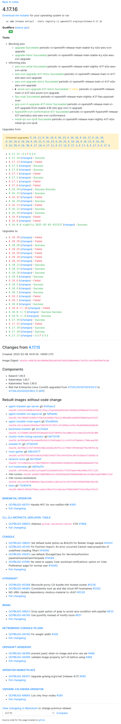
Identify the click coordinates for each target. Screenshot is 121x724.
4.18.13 (14, 264)
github (42, 720)
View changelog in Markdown (20, 708)
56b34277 (34, 451)
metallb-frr (15, 444)
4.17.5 (94, 145)
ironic (6, 605)
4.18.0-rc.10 (18, 308)
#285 (60, 695)
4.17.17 (14, 335)
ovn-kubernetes (18, 466)
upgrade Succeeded (27, 47)
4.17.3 (72, 145)
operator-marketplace (18, 670)
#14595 (44, 550)
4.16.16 (72, 137)
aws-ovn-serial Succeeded (31, 66)
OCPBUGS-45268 (19, 584)
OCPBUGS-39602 (19, 542)
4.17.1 (13, 181)
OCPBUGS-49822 (19, 611)
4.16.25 (60, 141)
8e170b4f (35, 459)
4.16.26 (73, 141)
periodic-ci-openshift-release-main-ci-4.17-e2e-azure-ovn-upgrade (65, 90)
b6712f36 (54, 436)
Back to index (10, 1)
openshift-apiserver (16, 647)
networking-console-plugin (22, 628)
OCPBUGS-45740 (19, 546)
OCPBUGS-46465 (19, 588)
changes (26, 157)
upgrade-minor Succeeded (31, 55)
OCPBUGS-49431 (19, 676)
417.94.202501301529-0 (82, 387)
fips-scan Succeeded (27, 96)
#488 (91, 653)
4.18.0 (13, 304)
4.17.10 (36, 145)
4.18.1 (13, 300)
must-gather (16, 451)
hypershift (10, 578)
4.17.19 (14, 327)
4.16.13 (14, 205)
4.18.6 (13, 280)
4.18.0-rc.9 (17, 311)
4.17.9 (13, 165)
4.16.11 (35, 137)
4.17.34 (14, 319)
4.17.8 (13, 169)
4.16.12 (14, 208)
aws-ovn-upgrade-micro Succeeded (36, 81)
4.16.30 (23, 145)
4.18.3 (13, 292)
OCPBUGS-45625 (19, 554)
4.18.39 (14, 237)
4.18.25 (14, 249)
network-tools (17, 459)
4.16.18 (97, 137)
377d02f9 (32, 444)
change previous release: (57, 708)
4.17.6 (105, 145)
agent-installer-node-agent (25, 421)
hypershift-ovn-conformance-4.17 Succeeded (42, 111)
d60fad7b (38, 466)
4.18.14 (14, 260)
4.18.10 (14, 272)
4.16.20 (23, 141)
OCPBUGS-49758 (19, 634)
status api (22, 27)
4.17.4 (83, 145)
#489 (89, 657)
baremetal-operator (16, 498)
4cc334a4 (42, 428)
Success (40, 157)
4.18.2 (13, 296)
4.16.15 (60, 137)
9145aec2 (49, 406)
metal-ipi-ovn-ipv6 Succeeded (33, 119)
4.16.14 (47, 137)
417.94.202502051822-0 (23, 390)
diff (42, 390)
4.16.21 (36, 141)
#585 (83, 676)
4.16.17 (85, 137)
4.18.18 (14, 257)
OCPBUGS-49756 (19, 615)
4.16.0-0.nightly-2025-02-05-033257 (35, 224)
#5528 (81, 592)
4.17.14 (14, 157)
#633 (110, 611)
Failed (38, 161)
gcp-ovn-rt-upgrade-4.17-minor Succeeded (41, 104)
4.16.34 (14, 189)
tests (11, 485)
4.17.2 (13, 177)
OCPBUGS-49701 (19, 504)
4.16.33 (14, 193)
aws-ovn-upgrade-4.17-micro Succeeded (39, 74)
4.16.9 (13, 216)
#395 (73, 504)
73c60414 (25, 485)
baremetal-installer (20, 428)
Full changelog (17, 508)
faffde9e (52, 413)
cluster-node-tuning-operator (26, 436)
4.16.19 (11, 141)
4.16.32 (14, 197)
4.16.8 (13, 220)
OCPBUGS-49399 (19, 653)
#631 (78, 615)
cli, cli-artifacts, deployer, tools (26, 517)
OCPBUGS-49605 (19, 523)
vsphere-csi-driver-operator (22, 689)
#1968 (82, 523)
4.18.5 (13, 284)
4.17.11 (48, 145)
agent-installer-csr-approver (25, 413)
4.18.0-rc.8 (17, 315)
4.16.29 (11, 145)
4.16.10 (14, 212)
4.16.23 (48, 141)
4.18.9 (13, 276)
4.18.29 (14, 241)
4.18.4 (13, 288)
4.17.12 (60, 145)
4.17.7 (13, 173)
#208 (55, 634)
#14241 (108, 542)
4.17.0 (13, 185)
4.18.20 (14, 253)
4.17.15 (14, 153)
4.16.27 (85, 141)
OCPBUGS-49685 (19, 695)
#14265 (53, 565)
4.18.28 (14, 245)
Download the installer (15, 15)
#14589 (49, 558)
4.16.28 (98, 141)
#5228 (92, 584)
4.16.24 (14, 201)
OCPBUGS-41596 (19, 561)
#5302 (97, 588)
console (8, 536)
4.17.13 (14, 161)
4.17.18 (14, 331)
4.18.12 (14, 268)
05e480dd (51, 421)
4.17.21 (14, 323)
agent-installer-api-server (24, 406)
